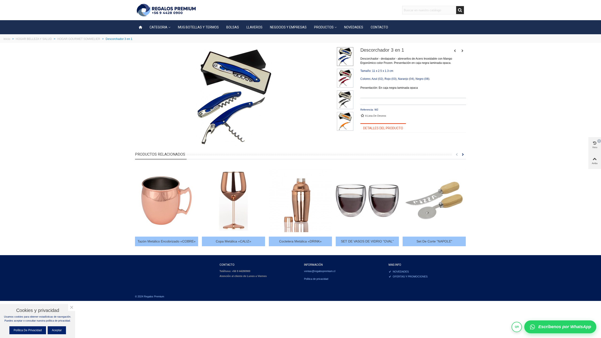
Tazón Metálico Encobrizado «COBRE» (167, 241)
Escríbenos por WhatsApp (564, 326)
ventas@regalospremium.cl (319, 271)
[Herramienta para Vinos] (454, 50)
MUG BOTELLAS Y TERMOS (198, 27)
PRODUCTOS (324, 27)
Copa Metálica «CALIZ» (233, 241)
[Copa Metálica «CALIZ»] (233, 201)
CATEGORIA (158, 27)
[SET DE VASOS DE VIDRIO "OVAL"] (367, 201)
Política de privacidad (316, 278)
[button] (456, 154)
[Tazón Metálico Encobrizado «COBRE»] (166, 201)
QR (517, 326)
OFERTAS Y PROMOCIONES (410, 276)
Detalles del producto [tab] (383, 128)
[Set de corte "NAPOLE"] (434, 201)
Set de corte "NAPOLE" (434, 241)
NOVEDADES (353, 27)
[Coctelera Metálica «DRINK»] (300, 201)
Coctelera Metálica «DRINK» (300, 241)
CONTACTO (379, 27)
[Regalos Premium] (166, 10)
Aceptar (57, 330)
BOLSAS (232, 27)
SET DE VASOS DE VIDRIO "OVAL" (367, 241)
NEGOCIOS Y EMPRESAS (288, 27)
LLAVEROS (254, 27)
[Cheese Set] (462, 50)
